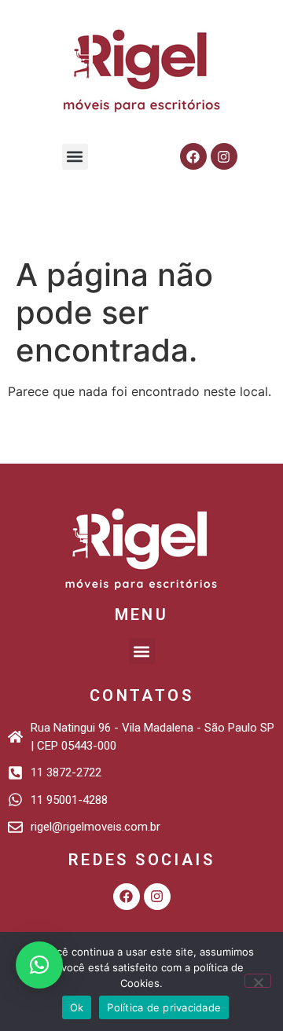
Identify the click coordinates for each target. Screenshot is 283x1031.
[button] (75, 157)
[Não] (257, 981)
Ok (77, 1007)
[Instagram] (224, 156)
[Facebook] (193, 156)
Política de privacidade (164, 1007)
